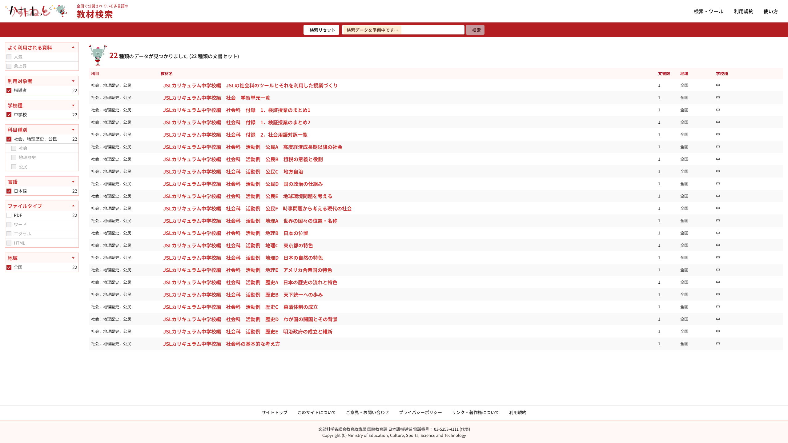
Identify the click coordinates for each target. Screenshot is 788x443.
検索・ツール (708, 11)
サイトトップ (274, 412)
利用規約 (744, 11)
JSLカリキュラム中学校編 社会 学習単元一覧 (216, 97)
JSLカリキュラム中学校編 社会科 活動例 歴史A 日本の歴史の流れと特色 (250, 282)
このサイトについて (316, 412)
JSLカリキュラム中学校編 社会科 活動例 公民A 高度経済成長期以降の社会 (252, 146)
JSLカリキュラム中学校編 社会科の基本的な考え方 (221, 343)
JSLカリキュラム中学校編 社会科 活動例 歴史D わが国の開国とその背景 (250, 319)
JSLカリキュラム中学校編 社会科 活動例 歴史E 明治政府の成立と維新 (247, 331)
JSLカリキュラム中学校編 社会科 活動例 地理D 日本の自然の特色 (243, 257)
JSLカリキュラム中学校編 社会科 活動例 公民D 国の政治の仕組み (243, 183)
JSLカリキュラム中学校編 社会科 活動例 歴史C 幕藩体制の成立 (240, 306)
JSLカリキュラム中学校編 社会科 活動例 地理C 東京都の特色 (238, 245)
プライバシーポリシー (420, 412)
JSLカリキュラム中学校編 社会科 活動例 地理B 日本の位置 (235, 233)
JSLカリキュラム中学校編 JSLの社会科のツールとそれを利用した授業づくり (250, 85)
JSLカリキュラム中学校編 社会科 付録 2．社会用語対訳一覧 (235, 134)
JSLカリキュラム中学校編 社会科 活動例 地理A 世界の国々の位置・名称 (250, 220)
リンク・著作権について (475, 412)
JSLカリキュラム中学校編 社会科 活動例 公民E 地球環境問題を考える (247, 196)
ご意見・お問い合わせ (367, 412)
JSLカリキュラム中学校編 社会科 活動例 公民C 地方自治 (233, 171)
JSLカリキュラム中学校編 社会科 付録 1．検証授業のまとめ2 (236, 122)
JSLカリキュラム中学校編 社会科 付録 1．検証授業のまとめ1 (236, 110)
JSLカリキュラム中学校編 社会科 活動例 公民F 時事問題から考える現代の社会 (257, 208)
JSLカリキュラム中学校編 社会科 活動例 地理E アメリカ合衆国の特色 (247, 269)
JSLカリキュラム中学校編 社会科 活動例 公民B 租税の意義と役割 (243, 159)
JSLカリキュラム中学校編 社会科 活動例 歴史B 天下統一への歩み (243, 294)
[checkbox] (8, 56)
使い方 (770, 11)
